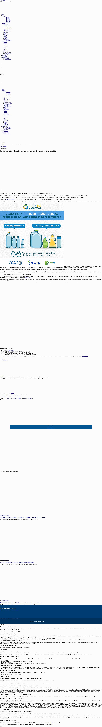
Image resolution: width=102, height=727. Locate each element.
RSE (5, 33)
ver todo (12, 393)
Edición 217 (8, 17)
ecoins (23, 398)
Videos (3, 46)
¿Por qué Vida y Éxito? (8, 53)
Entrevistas (6, 49)
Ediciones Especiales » (51, 427)
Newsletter (6, 56)
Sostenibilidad (6, 34)
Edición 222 (8, 22)
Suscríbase (4, 55)
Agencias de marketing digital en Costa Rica (37, 621)
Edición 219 (8, 19)
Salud (5, 118)
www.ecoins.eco (28, 277)
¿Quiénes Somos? (5, 51)
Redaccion (2, 375)
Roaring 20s (6, 45)
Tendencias (6, 32)
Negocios (3, 23)
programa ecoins (27, 398)
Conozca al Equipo (7, 52)
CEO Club (4, 395)
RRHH (5, 37)
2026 (5, 16)
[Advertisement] (8, 449)
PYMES (5, 36)
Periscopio (6, 38)
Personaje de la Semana (8, 28)
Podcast (5, 48)
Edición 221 (8, 21)
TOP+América (6, 39)
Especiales (6, 24)
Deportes (5, 42)
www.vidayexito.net (49, 722)
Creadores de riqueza (7, 31)
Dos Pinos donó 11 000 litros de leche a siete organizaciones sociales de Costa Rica (17, 562)
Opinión (5, 35)
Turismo (5, 43)
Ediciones (3, 15)
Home (3, 142)
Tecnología (6, 30)
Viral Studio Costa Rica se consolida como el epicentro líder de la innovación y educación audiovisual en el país (22, 517)
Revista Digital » (51, 425)
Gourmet (5, 119)
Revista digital (6, 58)
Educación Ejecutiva (7, 27)
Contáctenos (6, 54)
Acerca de (4, 359)
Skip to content (2, 0)
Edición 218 (8, 18)
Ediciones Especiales (7, 59)
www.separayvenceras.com (11, 199)
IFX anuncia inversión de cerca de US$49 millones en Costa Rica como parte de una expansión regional (21, 602)
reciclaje (31, 398)
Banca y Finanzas (7, 99)
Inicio (3, 14)
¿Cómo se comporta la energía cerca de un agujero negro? (12, 396)
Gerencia (5, 26)
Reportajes (6, 50)
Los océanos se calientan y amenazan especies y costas (11, 394)
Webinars (5, 47)
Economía (6, 100)
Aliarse (4, 398)
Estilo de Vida (4, 41)
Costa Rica (19, 398)
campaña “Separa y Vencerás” (11, 398)
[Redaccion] (6, 374)
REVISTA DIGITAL (5, 57)
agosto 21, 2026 (6, 515)
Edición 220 (8, 20)
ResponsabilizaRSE (3, 146)
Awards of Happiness (7, 40)
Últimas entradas (5, 360)
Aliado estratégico (7, 29)
